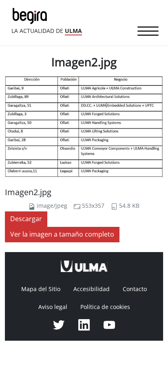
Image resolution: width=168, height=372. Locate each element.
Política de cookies (105, 307)
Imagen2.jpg (28, 192)
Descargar (26, 218)
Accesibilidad (91, 289)
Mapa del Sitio (40, 289)
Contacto (135, 289)
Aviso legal (52, 307)
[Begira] (31, 15)
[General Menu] (148, 32)
